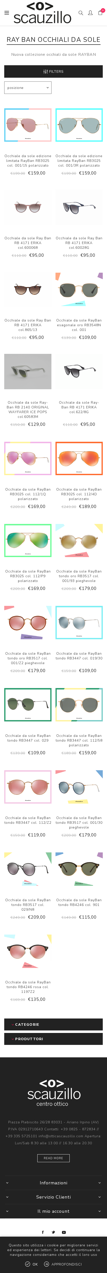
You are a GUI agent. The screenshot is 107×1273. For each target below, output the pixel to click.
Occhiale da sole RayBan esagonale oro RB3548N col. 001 (79, 325)
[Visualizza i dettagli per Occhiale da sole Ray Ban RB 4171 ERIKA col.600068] (28, 207)
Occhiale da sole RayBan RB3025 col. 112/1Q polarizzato (28, 494)
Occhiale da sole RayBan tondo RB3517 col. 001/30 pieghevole (79, 823)
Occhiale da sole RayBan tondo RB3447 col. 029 (28, 738)
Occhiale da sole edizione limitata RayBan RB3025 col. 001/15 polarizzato (28, 161)
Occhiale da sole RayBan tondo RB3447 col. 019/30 (79, 656)
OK (35, 1264)
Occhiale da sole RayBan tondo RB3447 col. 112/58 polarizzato (79, 740)
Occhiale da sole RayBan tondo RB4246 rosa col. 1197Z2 (28, 987)
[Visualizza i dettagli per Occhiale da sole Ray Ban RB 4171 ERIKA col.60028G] (79, 207)
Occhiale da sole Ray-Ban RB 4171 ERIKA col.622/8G (79, 407)
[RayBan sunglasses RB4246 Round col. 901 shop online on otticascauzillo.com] (79, 869)
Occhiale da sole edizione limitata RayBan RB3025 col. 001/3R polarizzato (79, 161)
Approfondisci (67, 1264)
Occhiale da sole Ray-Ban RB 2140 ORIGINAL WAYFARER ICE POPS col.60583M (28, 409)
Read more (53, 1158)
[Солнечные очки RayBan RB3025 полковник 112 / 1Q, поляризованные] (28, 458)
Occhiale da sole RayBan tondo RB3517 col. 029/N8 (28, 905)
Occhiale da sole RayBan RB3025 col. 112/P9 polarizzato (28, 576)
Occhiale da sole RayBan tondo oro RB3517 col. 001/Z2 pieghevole (28, 658)
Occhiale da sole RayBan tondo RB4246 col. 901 (79, 902)
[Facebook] (43, 1232)
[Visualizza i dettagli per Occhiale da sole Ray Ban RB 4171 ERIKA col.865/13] (28, 289)
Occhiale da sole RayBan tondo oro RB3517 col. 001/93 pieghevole (79, 576)
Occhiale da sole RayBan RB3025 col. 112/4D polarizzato (79, 494)
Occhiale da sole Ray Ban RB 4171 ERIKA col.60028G (79, 243)
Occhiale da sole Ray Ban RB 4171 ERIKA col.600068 (27, 243)
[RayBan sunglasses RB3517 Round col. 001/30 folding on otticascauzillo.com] (79, 787)
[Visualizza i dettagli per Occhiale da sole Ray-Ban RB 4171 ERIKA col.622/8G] (79, 371)
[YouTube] (64, 1232)
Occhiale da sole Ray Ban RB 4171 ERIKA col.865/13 (27, 325)
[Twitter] (53, 1232)
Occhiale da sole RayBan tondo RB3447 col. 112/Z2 (28, 820)
